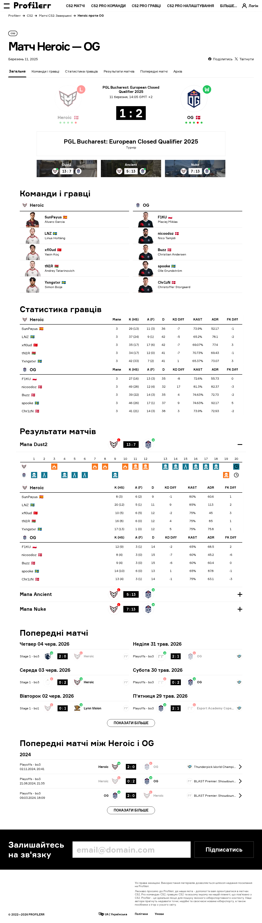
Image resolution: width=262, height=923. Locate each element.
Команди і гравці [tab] (45, 71)
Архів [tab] (177, 71)
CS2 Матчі (75, 6)
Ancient (131, 165)
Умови (159, 914)
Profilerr (14, 15)
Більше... (228, 6)
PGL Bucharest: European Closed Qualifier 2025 (131, 141)
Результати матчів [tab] (119, 71)
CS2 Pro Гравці (146, 6)
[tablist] (95, 71)
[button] (131, 444)
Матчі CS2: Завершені (55, 15)
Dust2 (66, 165)
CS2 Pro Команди (108, 6)
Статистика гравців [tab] (81, 71)
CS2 (30, 15)
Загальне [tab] (17, 71)
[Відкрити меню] (6, 6)
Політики (141, 914)
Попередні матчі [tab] (154, 71)
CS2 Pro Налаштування (190, 6)
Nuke (195, 165)
